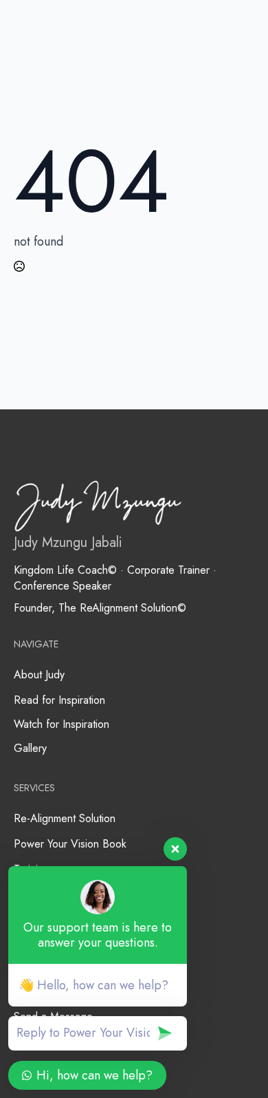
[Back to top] (233, 1063)
